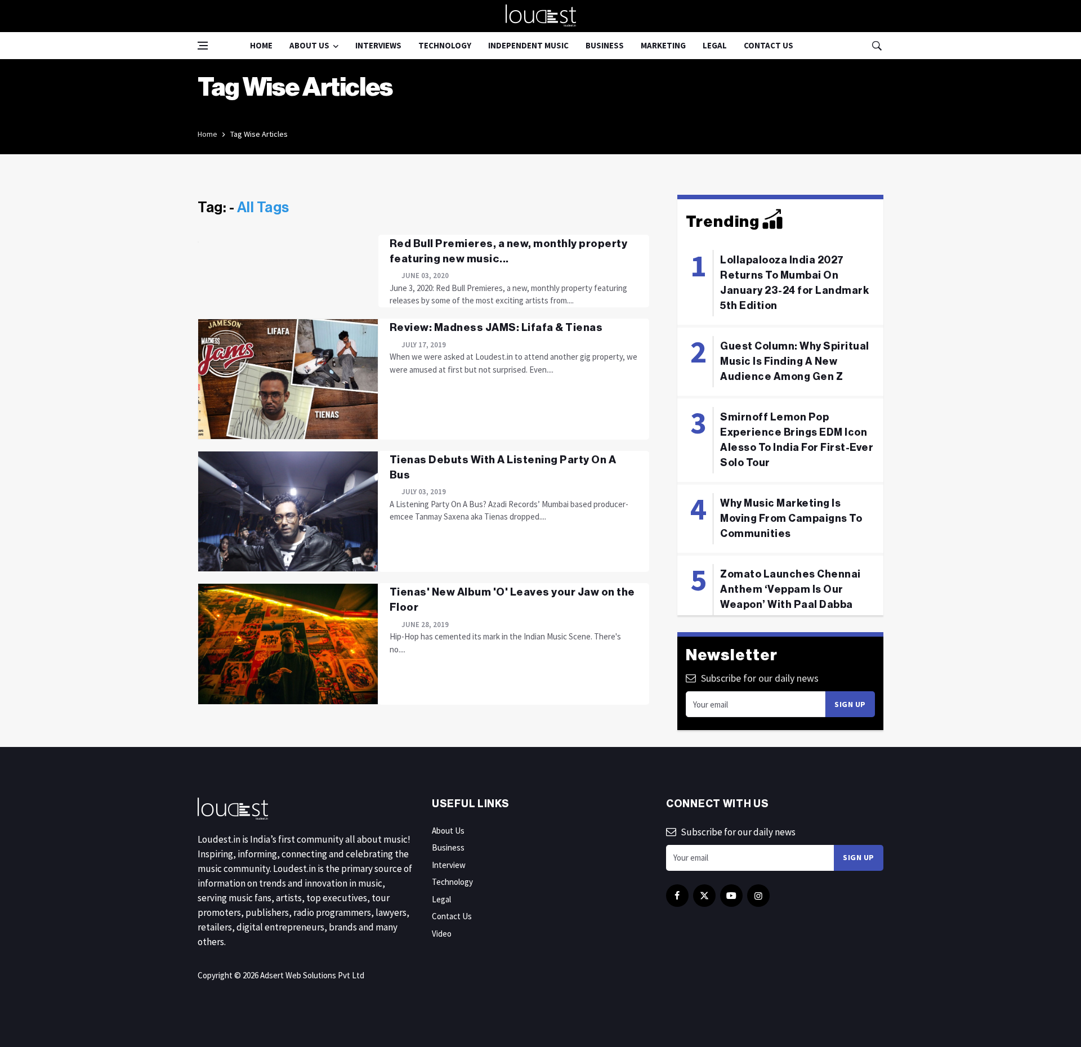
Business (605, 45)
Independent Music (528, 45)
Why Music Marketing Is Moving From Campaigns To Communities (791, 518)
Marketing (663, 45)
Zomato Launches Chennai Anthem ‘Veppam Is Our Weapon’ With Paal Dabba (790, 589)
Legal (715, 45)
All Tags (263, 207)
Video (442, 933)
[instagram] (758, 895)
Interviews (378, 45)
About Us (309, 45)
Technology (444, 45)
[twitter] (704, 895)
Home (261, 45)
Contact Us (768, 45)
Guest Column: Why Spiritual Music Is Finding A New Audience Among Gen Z (794, 361)
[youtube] (731, 895)
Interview (449, 865)
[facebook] (677, 895)
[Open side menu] (203, 45)
